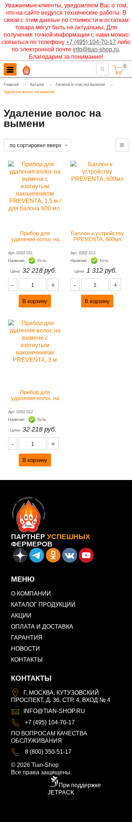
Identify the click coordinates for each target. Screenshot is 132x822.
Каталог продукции (43, 604)
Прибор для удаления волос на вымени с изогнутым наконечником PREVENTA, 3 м (35, 395)
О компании (31, 593)
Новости (25, 648)
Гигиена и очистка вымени (80, 84)
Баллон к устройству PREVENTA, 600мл (97, 236)
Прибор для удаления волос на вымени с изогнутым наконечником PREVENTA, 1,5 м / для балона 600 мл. (35, 236)
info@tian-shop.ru (96, 49)
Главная (11, 84)
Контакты (27, 659)
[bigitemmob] (121, 145)
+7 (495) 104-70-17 (91, 42)
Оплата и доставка (42, 626)
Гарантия (27, 637)
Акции (21, 615)
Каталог (37, 84)
